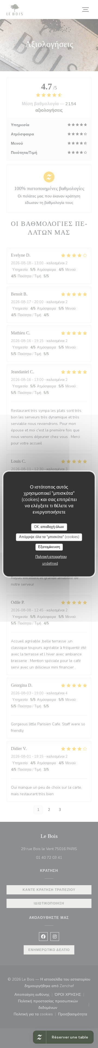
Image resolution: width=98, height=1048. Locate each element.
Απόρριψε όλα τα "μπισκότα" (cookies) (49, 536)
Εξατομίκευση (49, 547)
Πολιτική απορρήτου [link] (51, 556)
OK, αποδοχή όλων (49, 526)
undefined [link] (50, 563)
